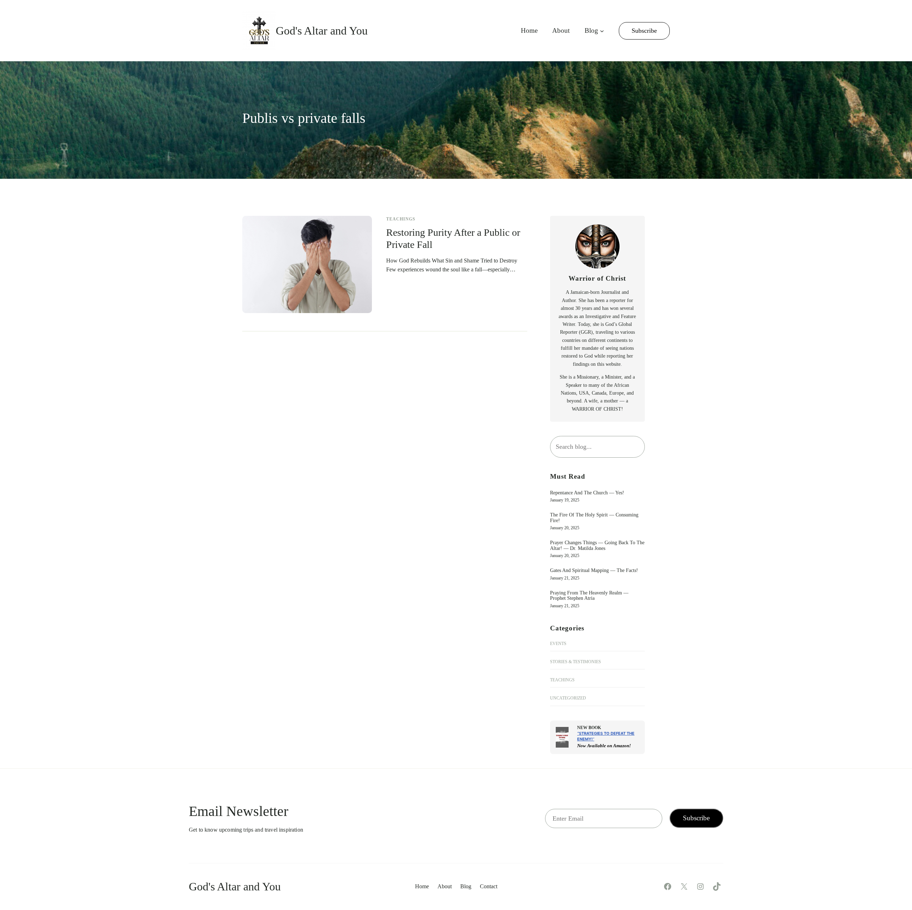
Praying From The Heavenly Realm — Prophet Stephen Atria (589, 595)
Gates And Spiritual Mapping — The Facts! (594, 570)
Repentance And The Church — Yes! (587, 492)
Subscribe (644, 30)
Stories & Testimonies (575, 661)
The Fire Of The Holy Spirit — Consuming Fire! (594, 517)
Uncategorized (568, 698)
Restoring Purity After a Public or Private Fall (453, 238)
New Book (589, 727)
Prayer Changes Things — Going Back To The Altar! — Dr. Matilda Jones (597, 545)
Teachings (400, 219)
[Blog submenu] (602, 31)
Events (558, 643)
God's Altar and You (322, 30)
